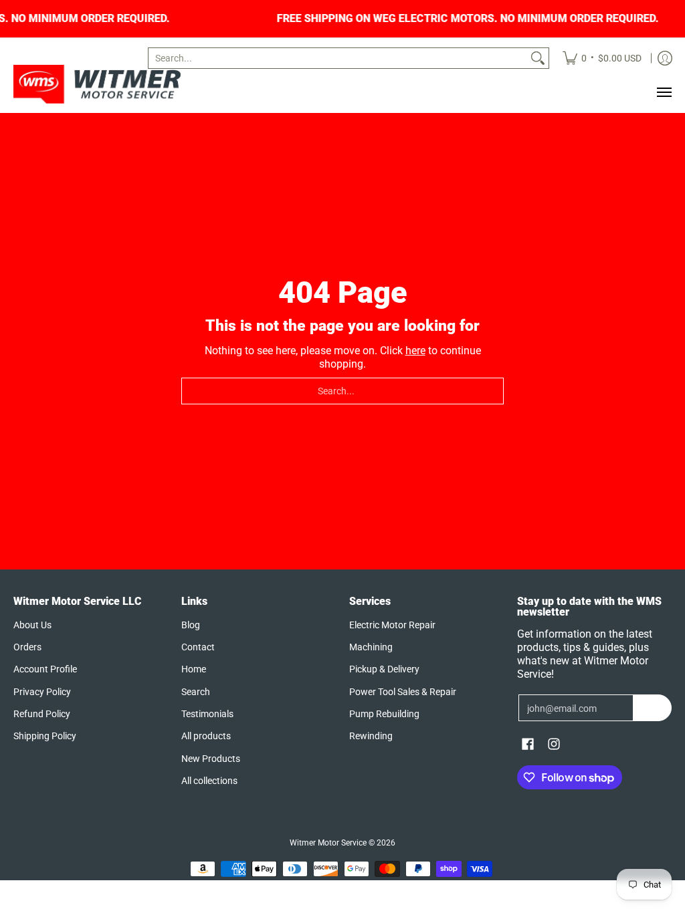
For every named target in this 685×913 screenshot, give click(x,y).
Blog (190, 625)
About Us (32, 625)
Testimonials (207, 713)
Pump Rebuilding (384, 713)
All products (206, 736)
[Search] (538, 58)
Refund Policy (41, 713)
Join (653, 707)
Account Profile (45, 669)
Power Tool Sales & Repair (402, 691)
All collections (209, 780)
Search (195, 691)
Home (193, 669)
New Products (210, 758)
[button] (527, 744)
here (415, 350)
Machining (371, 647)
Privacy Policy (42, 691)
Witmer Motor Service (328, 842)
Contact (198, 647)
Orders (27, 647)
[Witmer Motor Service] (97, 84)
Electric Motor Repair (392, 625)
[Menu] (664, 92)
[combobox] (338, 58)
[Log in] (665, 58)
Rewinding (371, 736)
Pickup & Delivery (384, 669)
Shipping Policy (44, 736)
